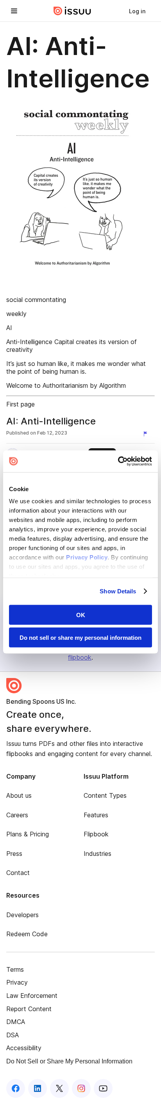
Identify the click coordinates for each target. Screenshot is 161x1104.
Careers (17, 815)
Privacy (17, 982)
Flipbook (96, 834)
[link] (137, 11)
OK (80, 614)
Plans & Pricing (27, 834)
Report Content (29, 1009)
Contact (18, 873)
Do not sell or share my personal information (80, 637)
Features (96, 815)
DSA (12, 1035)
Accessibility (23, 1048)
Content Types (105, 795)
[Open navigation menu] (14, 11)
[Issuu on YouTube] (103, 1088)
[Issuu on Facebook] (15, 1088)
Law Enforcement (31, 995)
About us (19, 795)
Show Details (118, 591)
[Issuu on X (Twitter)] (59, 1088)
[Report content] (147, 433)
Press (14, 853)
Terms (15, 969)
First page (20, 404)
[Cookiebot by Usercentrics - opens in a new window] (118, 461)
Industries (97, 853)
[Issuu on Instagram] (81, 1088)
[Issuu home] (72, 11)
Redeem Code (27, 934)
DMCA (15, 1022)
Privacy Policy (86, 557)
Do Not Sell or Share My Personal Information (69, 1061)
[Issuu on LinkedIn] (37, 1088)
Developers (22, 915)
